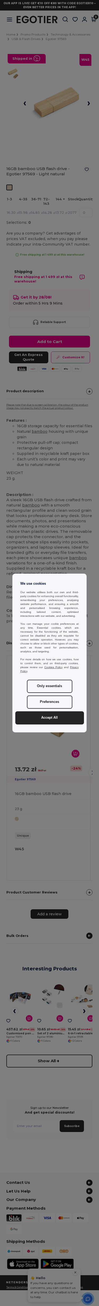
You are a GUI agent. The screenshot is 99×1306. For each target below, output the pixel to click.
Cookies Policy (53, 667)
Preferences (49, 702)
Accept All (49, 717)
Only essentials (49, 686)
